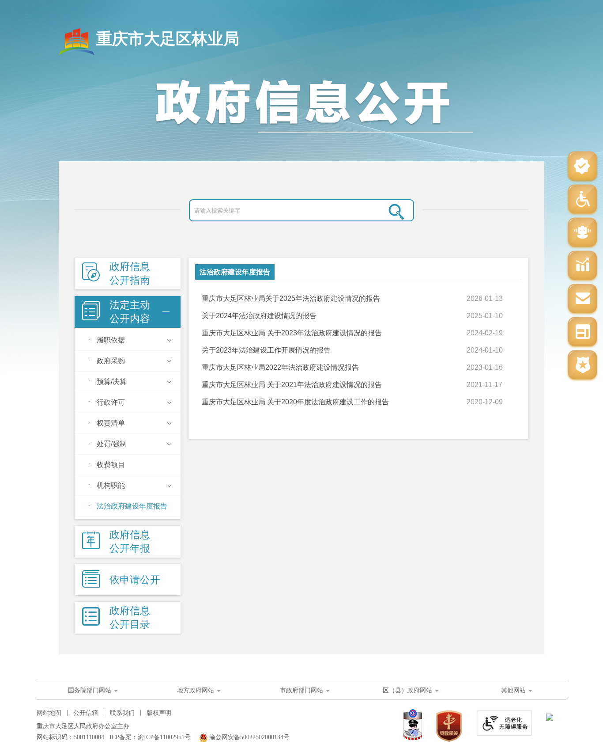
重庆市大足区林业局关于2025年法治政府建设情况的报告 (291, 298)
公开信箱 (85, 713)
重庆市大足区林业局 (167, 39)
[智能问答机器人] (582, 233)
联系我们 (122, 713)
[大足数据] (582, 266)
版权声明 (159, 713)
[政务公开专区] (582, 365)
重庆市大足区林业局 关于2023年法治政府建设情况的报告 (292, 333)
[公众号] (582, 166)
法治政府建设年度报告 (235, 272)
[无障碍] (582, 199)
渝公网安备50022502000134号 (249, 737)
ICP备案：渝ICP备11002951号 (150, 737)
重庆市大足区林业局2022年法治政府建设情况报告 (280, 367)
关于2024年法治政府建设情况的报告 (259, 315)
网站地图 (49, 713)
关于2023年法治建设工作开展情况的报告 (266, 350)
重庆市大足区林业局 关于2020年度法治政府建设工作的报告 (295, 402)
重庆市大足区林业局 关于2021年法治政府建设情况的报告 (292, 384)
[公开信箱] (582, 299)
